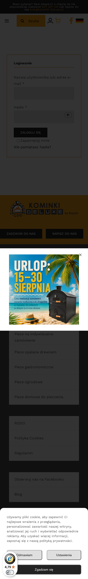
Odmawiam (24, 555)
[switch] (10, 572)
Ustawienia (64, 555)
